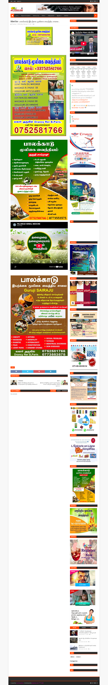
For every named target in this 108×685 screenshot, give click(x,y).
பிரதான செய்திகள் (25, 15)
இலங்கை (72, 656)
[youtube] (95, 1)
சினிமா (43, 15)
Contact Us (19, 1)
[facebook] (91, 1)
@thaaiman (75, 119)
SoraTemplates (19, 683)
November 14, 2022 (78, 107)
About (15, 1)
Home (11, 1)
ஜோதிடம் (59, 15)
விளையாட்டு (36, 15)
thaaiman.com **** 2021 (38, 683)
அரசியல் (66, 15)
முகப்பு (16, 15)
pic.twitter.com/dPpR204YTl (80, 102)
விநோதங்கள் (51, 15)
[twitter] (93, 1)
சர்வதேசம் (78, 656)
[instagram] (96, 1)
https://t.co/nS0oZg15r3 (79, 100)
